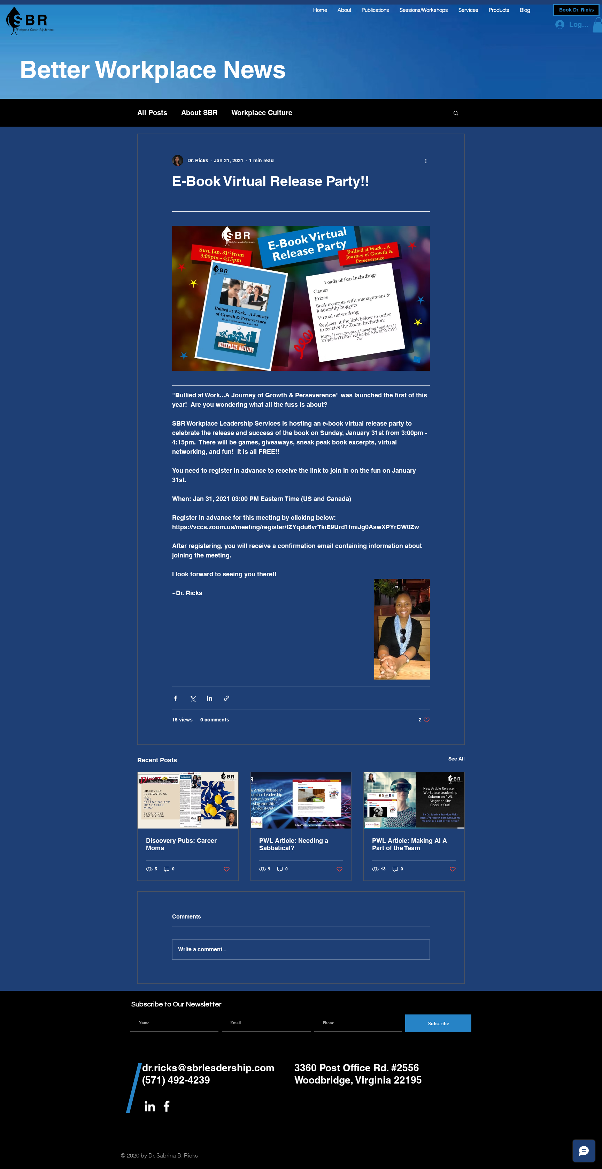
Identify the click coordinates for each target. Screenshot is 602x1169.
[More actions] (426, 160)
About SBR (199, 112)
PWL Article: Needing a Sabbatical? (293, 844)
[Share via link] (226, 698)
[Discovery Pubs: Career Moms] (188, 800)
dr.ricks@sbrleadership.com (208, 1067)
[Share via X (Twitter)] (192, 698)
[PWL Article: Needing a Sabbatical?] (301, 800)
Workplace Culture (261, 112)
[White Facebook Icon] (166, 1106)
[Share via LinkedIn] (209, 698)
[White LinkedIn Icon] (149, 1106)
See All (456, 759)
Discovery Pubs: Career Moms (181, 844)
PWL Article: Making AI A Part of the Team (409, 844)
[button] (456, 112)
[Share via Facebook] (175, 698)
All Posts (152, 112)
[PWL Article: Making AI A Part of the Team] (414, 800)
